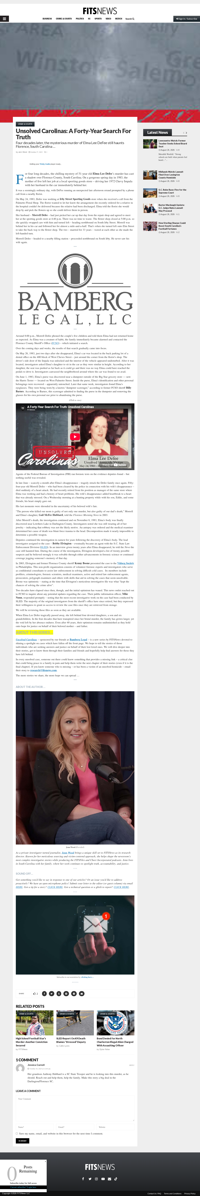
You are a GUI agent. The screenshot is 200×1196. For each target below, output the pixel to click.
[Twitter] (92, 1179)
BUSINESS (47, 18)
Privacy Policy (189, 1194)
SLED (44, 547)
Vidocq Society (125, 563)
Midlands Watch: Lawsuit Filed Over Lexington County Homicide (171, 175)
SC (89, 18)
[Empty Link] (184, 133)
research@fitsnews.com (43, 670)
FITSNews (23, 1049)
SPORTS (98, 18)
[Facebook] (85, 1179)
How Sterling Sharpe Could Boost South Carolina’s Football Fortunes (172, 226)
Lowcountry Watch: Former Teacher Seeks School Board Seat (173, 143)
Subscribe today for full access (23, 1183)
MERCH (118, 18)
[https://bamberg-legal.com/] (75, 288)
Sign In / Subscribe (188, 18)
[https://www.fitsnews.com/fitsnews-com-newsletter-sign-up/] (75, 934)
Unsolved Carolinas (26, 639)
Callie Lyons (64, 1046)
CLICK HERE (55, 887)
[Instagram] (98, 1179)
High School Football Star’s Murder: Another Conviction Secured (31, 1042)
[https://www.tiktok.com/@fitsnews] (116, 1179)
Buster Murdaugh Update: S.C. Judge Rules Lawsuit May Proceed (172, 208)
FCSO (55, 343)
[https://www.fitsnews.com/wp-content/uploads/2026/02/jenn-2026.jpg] (75, 768)
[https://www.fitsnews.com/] (100, 11)
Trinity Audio (45, 164)
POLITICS (80, 18)
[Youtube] (104, 1179)
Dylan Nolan (105, 1049)
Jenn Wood (22, 152)
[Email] (111, 1179)
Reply (131, 1065)
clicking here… (87, 977)
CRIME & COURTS (64, 18)
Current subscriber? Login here (23, 1187)
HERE (19, 887)
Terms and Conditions (172, 1194)
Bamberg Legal (78, 639)
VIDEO (108, 18)
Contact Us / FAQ (154, 1194)
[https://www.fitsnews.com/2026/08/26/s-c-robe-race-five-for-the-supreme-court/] (150, 193)
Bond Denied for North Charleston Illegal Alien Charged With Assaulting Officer (115, 1042)
